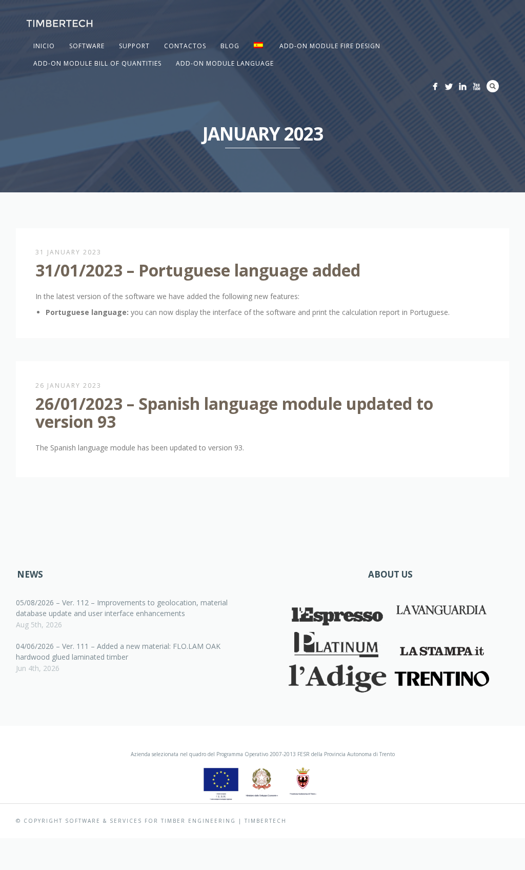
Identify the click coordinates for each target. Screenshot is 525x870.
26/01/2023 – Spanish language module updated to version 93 (234, 412)
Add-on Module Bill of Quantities (97, 63)
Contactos (185, 46)
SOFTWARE (87, 46)
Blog (229, 46)
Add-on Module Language (225, 63)
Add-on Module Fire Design (329, 46)
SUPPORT (134, 46)
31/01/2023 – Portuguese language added (197, 270)
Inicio (44, 46)
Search (493, 86)
